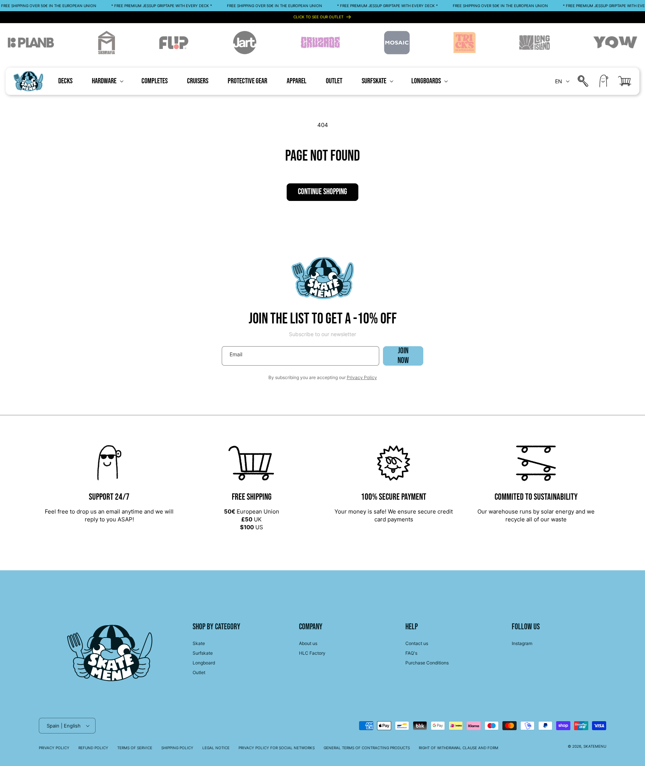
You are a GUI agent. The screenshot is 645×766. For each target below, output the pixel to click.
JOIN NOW (403, 356)
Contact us (416, 643)
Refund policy (93, 747)
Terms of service (134, 747)
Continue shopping (322, 192)
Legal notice (216, 747)
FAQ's (411, 653)
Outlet (199, 672)
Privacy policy (54, 747)
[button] (107, 81)
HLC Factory (312, 653)
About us (308, 643)
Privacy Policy (362, 377)
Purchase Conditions (427, 663)
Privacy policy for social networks (277, 747)
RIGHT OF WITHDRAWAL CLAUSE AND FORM (458, 747)
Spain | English (64, 726)
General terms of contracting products (367, 747)
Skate (199, 643)
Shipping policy (177, 747)
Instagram (522, 643)
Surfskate (203, 653)
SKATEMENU (594, 746)
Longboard (204, 663)
